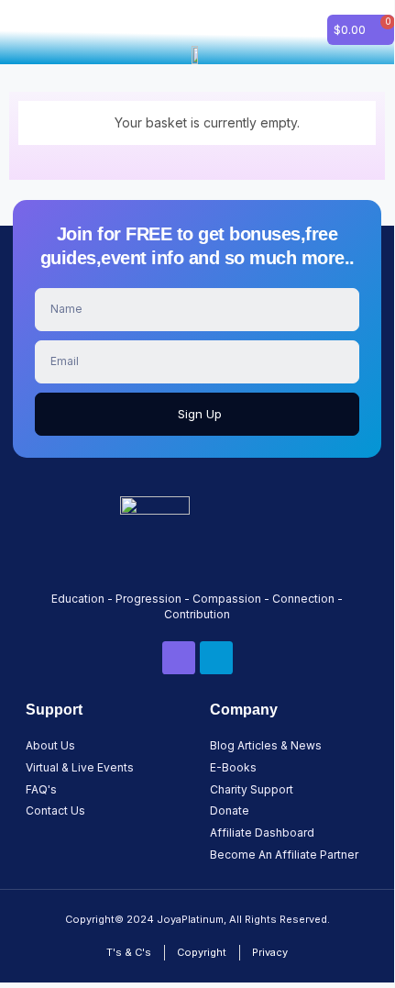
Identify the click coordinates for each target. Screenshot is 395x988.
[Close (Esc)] (333, 20)
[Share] (293, 20)
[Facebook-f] (178, 657)
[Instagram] (216, 657)
